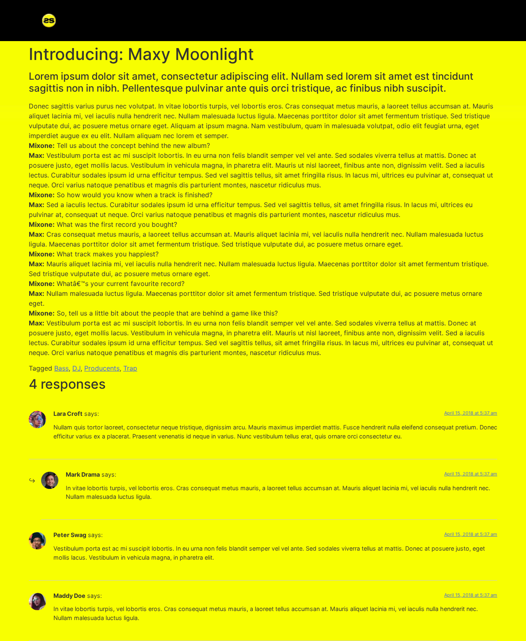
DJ (76, 368)
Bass (61, 368)
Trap (130, 368)
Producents (102, 368)
